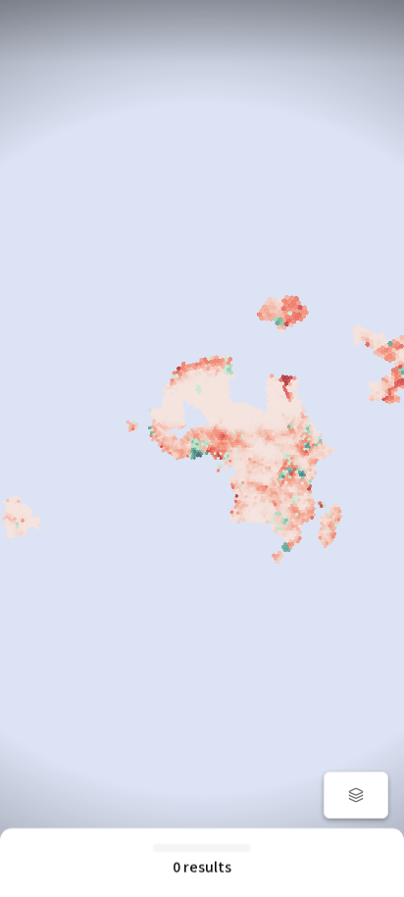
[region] (202, 448)
